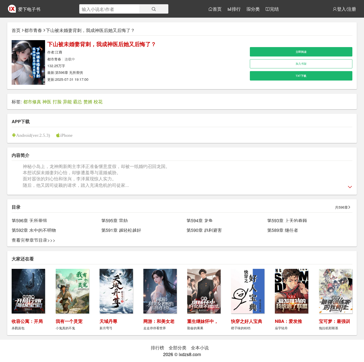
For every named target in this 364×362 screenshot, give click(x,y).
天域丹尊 (108, 321)
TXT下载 (301, 76)
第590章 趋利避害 (204, 230)
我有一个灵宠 (69, 321)
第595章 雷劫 (114, 220)
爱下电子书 (29, 9)
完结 (274, 9)
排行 (236, 9)
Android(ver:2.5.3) (33, 135)
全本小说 (200, 347)
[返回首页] (12, 10)
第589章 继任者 (282, 230)
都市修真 (32, 101)
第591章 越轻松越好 (121, 230)
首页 (217, 9)
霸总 (77, 101)
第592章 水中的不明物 (34, 230)
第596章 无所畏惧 (69, 72)
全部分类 (177, 347)
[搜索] (153, 8)
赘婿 (87, 101)
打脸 (57, 101)
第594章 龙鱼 (199, 220)
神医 (46, 101)
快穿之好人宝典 (246, 321)
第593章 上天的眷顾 (287, 220)
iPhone (66, 135)
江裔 (58, 52)
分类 (255, 9)
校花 (98, 101)
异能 (67, 101)
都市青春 (33, 30)
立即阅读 (301, 52)
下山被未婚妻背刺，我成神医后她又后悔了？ (90, 30)
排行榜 (157, 347)
